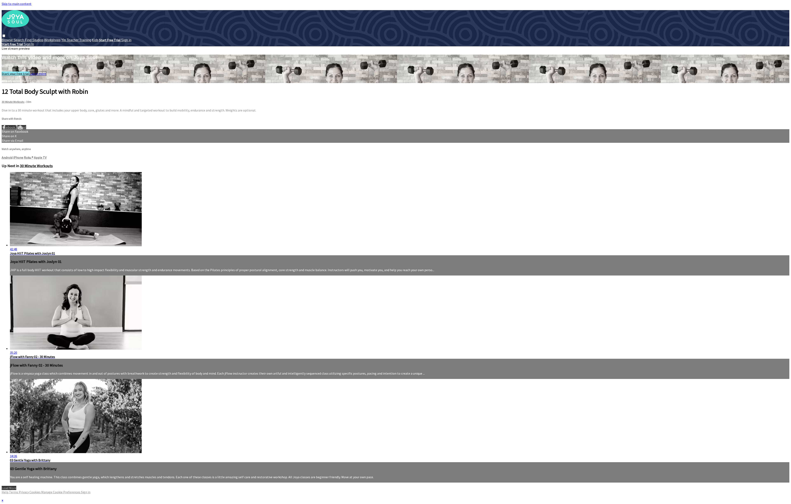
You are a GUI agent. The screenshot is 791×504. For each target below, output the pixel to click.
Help (5, 492)
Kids (95, 40)
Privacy (24, 492)
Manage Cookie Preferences (61, 492)
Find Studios (34, 40)
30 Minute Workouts (13, 102)
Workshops (52, 40)
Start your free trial (16, 73)
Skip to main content (17, 4)
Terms (14, 492)
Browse (8, 40)
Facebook (9, 127)
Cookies (35, 492)
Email (22, 127)
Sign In (29, 44)
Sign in (126, 40)
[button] (3, 35)
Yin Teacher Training (76, 40)
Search (19, 40)
